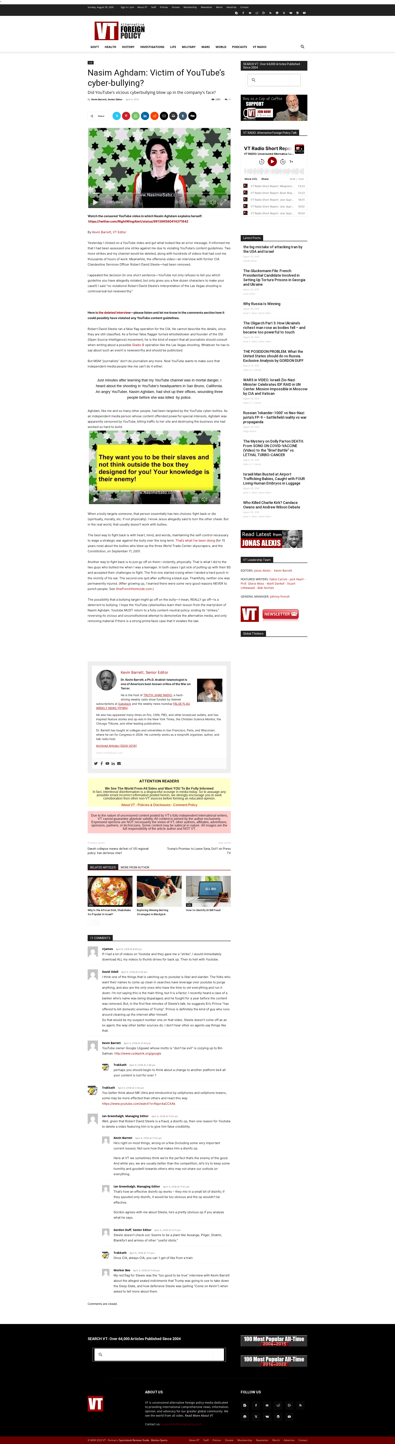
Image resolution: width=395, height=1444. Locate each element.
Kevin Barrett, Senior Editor (106, 99)
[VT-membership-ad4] (274, 120)
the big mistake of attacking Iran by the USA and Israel (272, 249)
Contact (244, 7)
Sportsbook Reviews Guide (134, 1440)
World (221, 47)
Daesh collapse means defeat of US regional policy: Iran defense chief (118, 851)
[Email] (164, 116)
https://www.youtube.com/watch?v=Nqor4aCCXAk (138, 1104)
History (128, 47)
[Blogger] (236, 13)
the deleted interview (114, 313)
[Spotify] (277, 13)
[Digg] (192, 116)
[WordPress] (297, 13)
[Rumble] (263, 13)
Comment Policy (185, 805)
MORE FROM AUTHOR (135, 867)
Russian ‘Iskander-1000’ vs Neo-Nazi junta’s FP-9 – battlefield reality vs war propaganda (275, 417)
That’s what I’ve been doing (195, 540)
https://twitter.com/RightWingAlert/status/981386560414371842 (138, 221)
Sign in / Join (127, 7)
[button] (302, 47)
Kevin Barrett (101, 232)
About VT (142, 7)
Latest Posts (252, 238)
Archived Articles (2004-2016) (116, 745)
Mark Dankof (275, 583)
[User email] (119, 764)
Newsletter (206, 7)
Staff (153, 7)
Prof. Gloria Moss (252, 583)
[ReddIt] (154, 116)
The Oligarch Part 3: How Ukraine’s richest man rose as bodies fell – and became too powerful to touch (274, 327)
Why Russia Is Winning (261, 304)
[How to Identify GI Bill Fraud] (208, 891)
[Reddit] (257, 13)
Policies (164, 7)
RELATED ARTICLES (103, 867)
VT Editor (119, 232)
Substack (124, 703)
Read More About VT (199, 1415)
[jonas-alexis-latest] (271, 547)
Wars (205, 47)
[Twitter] (284, 13)
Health (110, 47)
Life (173, 47)
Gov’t (95, 47)
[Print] (173, 116)
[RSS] (270, 13)
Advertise (231, 7)
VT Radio (259, 47)
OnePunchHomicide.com (134, 589)
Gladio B (138, 345)
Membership (190, 7)
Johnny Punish (280, 596)
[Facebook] (243, 13)
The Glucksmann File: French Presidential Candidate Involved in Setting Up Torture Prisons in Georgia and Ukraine (274, 278)
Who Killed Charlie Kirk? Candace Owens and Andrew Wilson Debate (271, 504)
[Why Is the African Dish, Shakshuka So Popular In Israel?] (110, 891)
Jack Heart (297, 579)
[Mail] (250, 13)
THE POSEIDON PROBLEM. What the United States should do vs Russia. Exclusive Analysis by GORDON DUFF (273, 356)
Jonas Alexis (262, 570)
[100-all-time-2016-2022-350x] (274, 1366)
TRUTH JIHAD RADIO (157, 695)
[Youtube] (304, 13)
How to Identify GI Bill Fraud (203, 910)
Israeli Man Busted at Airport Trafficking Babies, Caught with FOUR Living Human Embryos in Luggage (274, 478)
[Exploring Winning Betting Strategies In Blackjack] (159, 891)
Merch (219, 7)
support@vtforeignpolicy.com (181, 1424)
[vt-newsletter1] (271, 621)
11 (229, 99)
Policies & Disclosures (154, 805)
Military (189, 47)
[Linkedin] (145, 116)
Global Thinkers (253, 633)
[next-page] (96, 922)
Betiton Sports (159, 1440)
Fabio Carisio (278, 579)
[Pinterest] (126, 116)
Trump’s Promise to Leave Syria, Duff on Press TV (199, 851)
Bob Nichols (266, 588)
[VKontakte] (291, 13)
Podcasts (239, 47)
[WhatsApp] (135, 116)
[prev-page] (90, 922)
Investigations (152, 47)
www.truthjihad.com (109, 752)
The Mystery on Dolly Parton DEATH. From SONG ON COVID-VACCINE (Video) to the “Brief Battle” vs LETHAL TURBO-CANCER (273, 448)
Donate (176, 7)
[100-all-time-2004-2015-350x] (274, 1345)
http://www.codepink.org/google (137, 1053)
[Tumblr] (183, 116)
